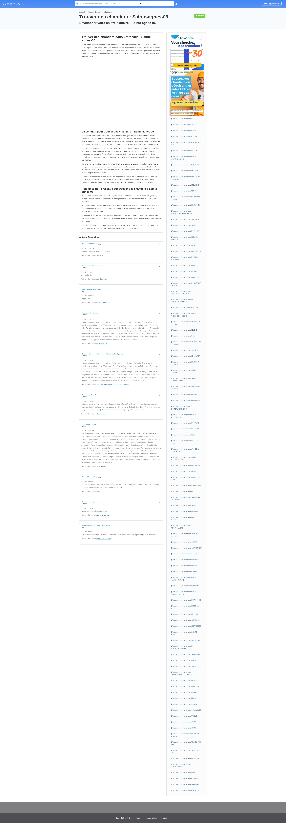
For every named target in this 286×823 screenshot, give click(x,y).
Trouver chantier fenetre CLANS (184, 728)
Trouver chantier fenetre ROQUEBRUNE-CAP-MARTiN (181, 212)
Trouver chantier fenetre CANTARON (186, 620)
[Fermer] (277, 791)
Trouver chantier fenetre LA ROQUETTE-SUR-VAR (182, 647)
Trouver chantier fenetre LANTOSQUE (186, 600)
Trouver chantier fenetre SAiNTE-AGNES (184, 633)
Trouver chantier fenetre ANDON (184, 722)
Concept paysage (103, 515)
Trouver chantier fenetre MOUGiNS (185, 185)
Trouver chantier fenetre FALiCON (185, 511)
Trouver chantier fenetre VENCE (184, 191)
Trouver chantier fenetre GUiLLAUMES (186, 710)
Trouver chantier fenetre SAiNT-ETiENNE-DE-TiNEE (183, 593)
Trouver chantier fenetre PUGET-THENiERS (184, 518)
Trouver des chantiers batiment (100, 12)
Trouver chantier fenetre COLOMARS (186, 400)
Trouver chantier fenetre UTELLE (184, 716)
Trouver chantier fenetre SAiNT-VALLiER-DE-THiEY (183, 416)
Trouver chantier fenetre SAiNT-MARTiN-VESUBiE (183, 579)
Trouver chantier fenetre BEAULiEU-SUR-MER (185, 363)
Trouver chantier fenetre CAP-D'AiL (185, 308)
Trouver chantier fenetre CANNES (185, 131)
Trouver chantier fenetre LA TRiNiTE (185, 231)
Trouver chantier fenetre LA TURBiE (185, 423)
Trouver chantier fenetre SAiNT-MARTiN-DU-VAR (183, 458)
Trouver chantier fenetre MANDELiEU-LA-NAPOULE (186, 178)
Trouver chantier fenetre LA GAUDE (185, 271)
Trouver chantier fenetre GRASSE (184, 137)
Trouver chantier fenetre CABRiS (184, 542)
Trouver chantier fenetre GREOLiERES (186, 778)
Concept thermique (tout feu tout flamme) (112, 384)
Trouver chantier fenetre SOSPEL (184, 395)
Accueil (82, 12)
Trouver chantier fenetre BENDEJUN (185, 660)
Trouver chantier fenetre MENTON (185, 171)
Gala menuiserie (103, 303)
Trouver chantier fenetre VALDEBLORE (186, 666)
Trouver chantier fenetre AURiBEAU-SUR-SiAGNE (185, 450)
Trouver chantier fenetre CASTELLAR (186, 640)
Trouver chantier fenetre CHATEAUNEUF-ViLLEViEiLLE (181, 673)
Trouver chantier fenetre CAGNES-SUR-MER (186, 143)
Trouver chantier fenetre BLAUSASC (185, 560)
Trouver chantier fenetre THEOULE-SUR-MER (185, 535)
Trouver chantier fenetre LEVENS (184, 330)
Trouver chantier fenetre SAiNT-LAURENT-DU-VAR (183, 158)
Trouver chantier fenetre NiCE (183, 119)
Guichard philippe (104, 539)
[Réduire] (272, 791)
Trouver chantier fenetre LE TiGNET (185, 429)
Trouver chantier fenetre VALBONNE (186, 219)
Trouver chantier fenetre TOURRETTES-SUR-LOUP (186, 343)
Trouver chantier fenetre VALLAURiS (185, 165)
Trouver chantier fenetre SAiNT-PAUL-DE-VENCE (186, 387)
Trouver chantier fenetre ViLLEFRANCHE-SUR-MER (181, 292)
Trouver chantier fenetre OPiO (183, 491)
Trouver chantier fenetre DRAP (183, 336)
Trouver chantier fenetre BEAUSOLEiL (186, 205)
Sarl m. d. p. (101, 414)
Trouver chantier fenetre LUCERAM (185, 586)
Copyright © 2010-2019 (124, 818)
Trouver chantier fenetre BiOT (183, 245)
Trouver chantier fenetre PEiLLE (184, 471)
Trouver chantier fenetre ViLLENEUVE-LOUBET (186, 198)
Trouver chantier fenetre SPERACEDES (186, 626)
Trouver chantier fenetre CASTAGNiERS (187, 548)
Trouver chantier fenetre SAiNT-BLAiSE (186, 654)
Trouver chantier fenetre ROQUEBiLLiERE (181, 526)
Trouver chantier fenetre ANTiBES (185, 125)
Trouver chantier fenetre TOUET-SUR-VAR (186, 751)
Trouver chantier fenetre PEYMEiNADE (186, 251)
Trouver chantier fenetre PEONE (184, 680)
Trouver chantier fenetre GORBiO (184, 572)
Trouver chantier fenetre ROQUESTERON (181, 765)
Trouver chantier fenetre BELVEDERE (186, 686)
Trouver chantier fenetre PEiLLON (185, 566)
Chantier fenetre (14, 3)
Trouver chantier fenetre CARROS (185, 225)
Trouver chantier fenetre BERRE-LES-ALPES (185, 607)
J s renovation (102, 344)
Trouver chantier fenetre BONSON (185, 692)
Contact (164, 818)
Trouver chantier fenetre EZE (183, 435)
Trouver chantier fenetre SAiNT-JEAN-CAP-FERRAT (186, 498)
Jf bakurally (101, 466)
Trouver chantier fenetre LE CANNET (186, 151)
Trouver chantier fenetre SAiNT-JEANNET (183, 371)
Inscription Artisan (272, 4)
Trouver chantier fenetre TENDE (184, 505)
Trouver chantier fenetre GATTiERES (185, 350)
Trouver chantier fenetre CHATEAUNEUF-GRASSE (181, 408)
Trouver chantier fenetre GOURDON (185, 790)
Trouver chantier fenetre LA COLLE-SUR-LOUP (185, 258)
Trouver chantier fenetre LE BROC (185, 614)
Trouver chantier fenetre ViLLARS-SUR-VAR (186, 743)
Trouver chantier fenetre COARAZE (185, 704)
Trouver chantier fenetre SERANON (185, 784)
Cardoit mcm (102, 279)
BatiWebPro (265, 811)
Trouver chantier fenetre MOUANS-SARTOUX (185, 238)
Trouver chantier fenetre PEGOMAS (185, 277)
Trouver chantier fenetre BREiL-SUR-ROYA (185, 478)
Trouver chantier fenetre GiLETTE (184, 554)
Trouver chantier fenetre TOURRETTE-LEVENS (186, 323)
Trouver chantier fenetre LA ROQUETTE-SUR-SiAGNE (182, 300)
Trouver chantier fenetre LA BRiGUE (185, 758)
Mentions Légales (151, 818)
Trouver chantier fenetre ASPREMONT (186, 485)
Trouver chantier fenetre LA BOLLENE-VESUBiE (186, 735)
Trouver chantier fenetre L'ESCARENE (186, 465)
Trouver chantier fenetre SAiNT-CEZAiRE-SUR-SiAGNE (183, 379)
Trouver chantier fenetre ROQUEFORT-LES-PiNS (186, 284)
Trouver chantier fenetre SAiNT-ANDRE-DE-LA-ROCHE (183, 314)
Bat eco (100, 255)
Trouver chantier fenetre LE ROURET (186, 356)
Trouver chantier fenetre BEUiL (184, 772)
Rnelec (99, 491)
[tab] (121, 243)
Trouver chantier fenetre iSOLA (184, 698)
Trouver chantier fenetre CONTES (185, 265)
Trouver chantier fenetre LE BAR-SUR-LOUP (186, 442)
